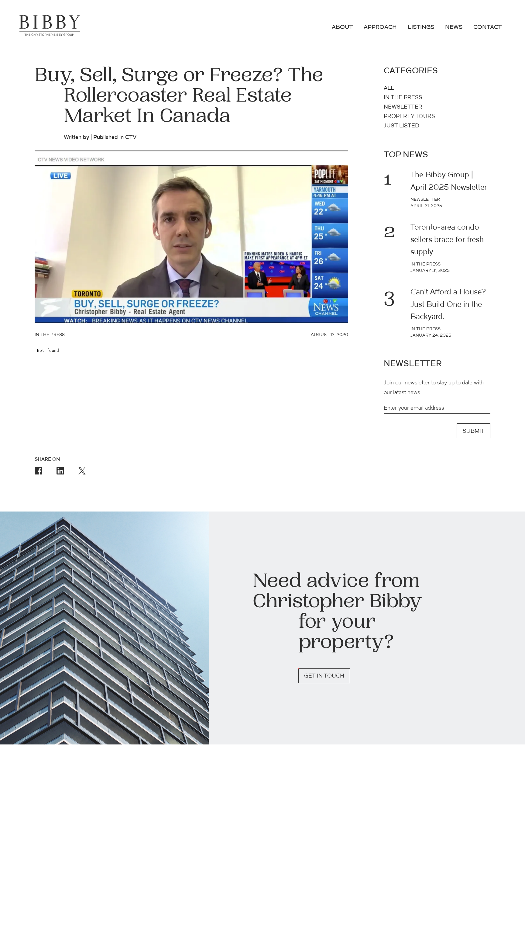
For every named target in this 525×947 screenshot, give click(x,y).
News (453, 27)
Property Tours (409, 117)
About (342, 27)
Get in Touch (324, 676)
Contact (487, 27)
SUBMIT (474, 431)
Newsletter (403, 107)
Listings (421, 27)
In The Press (403, 98)
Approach (380, 27)
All (389, 88)
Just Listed (401, 126)
